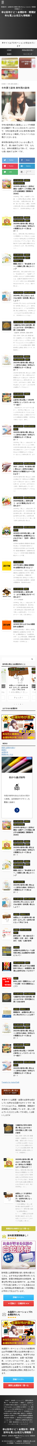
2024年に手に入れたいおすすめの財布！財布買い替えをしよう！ (24, 298)
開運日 (9, 54)
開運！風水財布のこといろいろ (18, 1422)
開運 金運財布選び (8, 748)
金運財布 (5, 752)
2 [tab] (16, 704)
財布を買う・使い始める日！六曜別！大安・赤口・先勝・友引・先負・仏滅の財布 (24, 938)
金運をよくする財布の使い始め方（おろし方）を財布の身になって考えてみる (18, 687)
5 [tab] (23, 704)
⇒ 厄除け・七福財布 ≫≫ (18, 1303)
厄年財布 (22, 332)
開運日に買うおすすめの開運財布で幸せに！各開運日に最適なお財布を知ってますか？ (24, 968)
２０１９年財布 (18, 599)
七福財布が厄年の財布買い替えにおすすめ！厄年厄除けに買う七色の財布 (24, 327)
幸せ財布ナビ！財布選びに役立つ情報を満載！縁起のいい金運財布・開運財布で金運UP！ (18, 1413)
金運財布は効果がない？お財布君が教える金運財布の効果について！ (24, 952)
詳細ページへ (18, 1297)
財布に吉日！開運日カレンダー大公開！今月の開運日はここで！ (24, 983)
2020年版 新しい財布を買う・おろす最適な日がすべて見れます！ (24, 503)
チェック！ (18, 697)
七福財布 (16, 332)
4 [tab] (21, 704)
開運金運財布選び (28, 50)
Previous (3, 686)
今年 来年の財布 (13, 1402)
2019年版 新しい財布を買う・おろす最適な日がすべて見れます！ (24, 594)
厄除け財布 (29, 332)
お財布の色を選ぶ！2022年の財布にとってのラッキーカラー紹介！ (24, 402)
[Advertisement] (18, 30)
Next (33, 686)
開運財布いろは (7, 754)
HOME (9, 50)
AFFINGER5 (26, 1443)
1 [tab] (14, 704)
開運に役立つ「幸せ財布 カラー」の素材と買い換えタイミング (24, 266)
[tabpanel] (18, 684)
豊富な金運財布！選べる (18, 1385)
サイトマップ (27, 54)
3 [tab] (18, 704)
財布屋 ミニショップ (17, 1400)
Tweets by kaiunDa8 (10, 1082)
